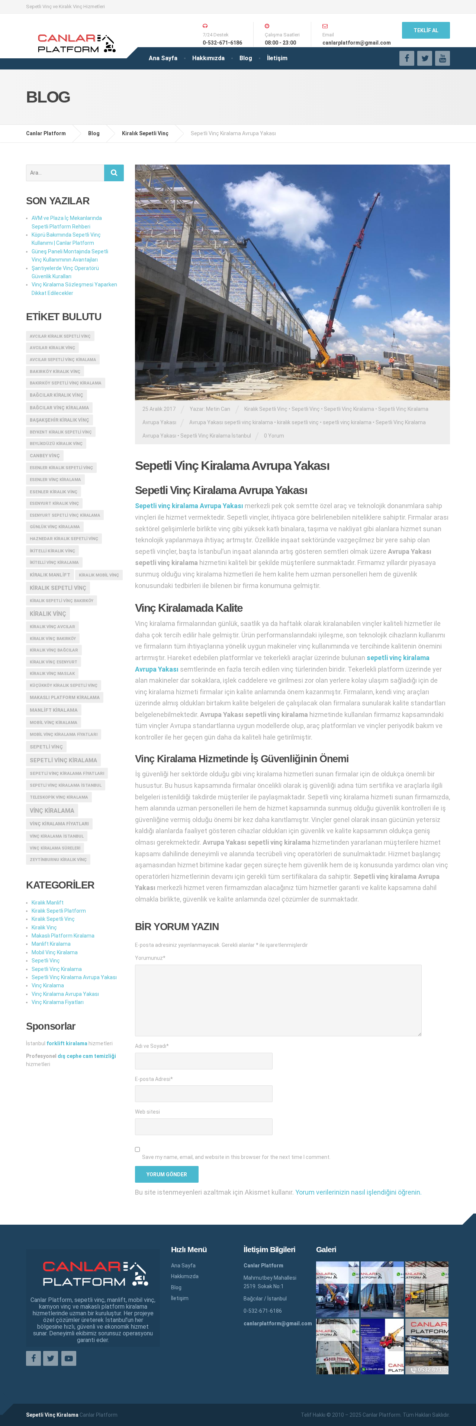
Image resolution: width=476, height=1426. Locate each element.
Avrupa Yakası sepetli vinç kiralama (231, 422)
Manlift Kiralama (54, 710)
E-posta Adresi (154, 1079)
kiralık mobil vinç (99, 575)
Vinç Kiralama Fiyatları (59, 823)
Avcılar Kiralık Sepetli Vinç (60, 336)
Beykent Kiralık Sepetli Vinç (61, 432)
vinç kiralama (52, 810)
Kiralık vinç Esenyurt (53, 662)
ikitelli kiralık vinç (52, 550)
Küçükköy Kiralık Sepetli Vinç (63, 685)
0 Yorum (274, 436)
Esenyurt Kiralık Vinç (54, 503)
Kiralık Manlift (50, 575)
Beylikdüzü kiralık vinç (56, 443)
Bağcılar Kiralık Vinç (56, 395)
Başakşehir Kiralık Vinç (59, 420)
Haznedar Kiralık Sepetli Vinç (64, 538)
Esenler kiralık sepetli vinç (61, 467)
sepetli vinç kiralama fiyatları (67, 773)
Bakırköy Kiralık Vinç (55, 371)
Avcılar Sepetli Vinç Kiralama (63, 359)
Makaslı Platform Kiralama (65, 697)
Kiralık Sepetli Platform (59, 911)
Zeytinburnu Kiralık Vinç (58, 859)
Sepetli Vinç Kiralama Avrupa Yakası (74, 977)
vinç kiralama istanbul (57, 836)
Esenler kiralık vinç (53, 491)
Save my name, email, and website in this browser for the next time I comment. (236, 1157)
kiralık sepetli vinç (298, 422)
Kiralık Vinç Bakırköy (53, 638)
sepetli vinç (46, 747)
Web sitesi (147, 1112)
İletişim (277, 58)
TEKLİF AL (426, 30)
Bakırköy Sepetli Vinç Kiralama (66, 383)
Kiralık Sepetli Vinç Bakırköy (61, 600)
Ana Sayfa (163, 58)
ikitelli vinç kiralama (54, 562)
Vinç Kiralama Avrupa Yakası (65, 994)
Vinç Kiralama (48, 985)
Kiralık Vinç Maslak (52, 673)
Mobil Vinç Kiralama (53, 722)
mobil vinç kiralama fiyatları (63, 734)
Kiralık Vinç (44, 927)
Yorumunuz (150, 958)
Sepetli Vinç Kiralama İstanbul (215, 436)
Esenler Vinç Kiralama (55, 479)
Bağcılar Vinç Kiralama (59, 407)
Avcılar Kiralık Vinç (52, 347)
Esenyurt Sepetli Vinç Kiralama (65, 515)
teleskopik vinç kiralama (59, 797)
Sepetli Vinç (306, 409)
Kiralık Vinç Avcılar (52, 626)
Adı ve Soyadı (152, 1046)
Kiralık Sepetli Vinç (265, 409)
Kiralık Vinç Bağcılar (54, 650)
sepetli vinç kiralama (347, 422)
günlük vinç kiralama (55, 526)
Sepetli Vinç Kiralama (349, 409)
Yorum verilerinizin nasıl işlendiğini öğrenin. (358, 1192)
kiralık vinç (48, 613)
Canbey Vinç (45, 455)
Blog (245, 58)
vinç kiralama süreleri (55, 848)
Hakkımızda (208, 58)
